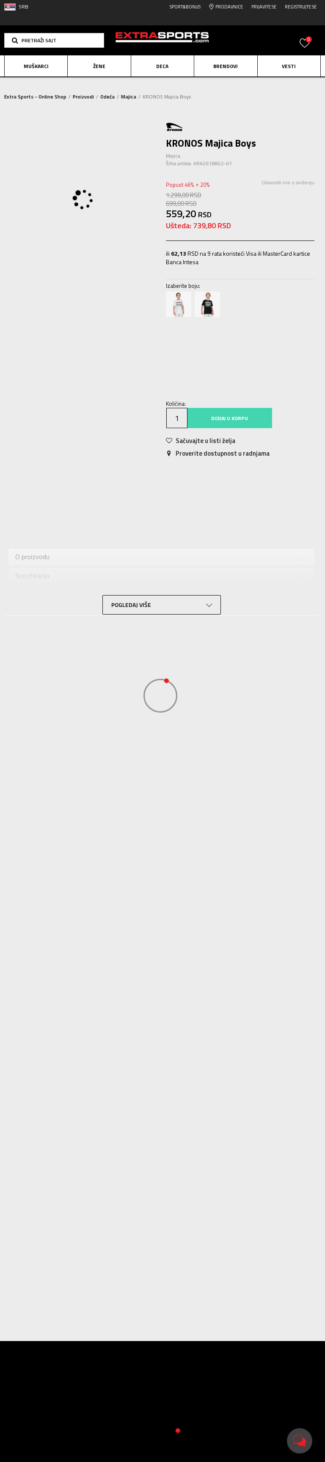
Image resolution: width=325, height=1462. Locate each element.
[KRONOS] (174, 126)
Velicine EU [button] (184, 343)
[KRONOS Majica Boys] (178, 304)
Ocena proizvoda (39, 594)
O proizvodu (32, 557)
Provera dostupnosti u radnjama (61, 613)
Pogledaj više (220, 85)
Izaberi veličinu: (186, 331)
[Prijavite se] (304, 48)
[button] (54, 40)
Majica (128, 97)
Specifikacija (88, 496)
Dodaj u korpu (229, 418)
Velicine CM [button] (254, 343)
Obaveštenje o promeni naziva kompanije (142, 83)
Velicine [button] (219, 343)
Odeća (107, 97)
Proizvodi (83, 97)
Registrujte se (301, 6)
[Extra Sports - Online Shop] (162, 40)
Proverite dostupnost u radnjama (222, 453)
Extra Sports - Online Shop (35, 97)
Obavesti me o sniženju (288, 182)
